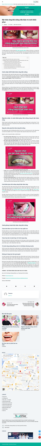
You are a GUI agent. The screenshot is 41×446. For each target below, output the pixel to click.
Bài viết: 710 (10, 295)
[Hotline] (40, 438)
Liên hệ (4, 410)
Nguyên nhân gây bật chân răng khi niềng (12, 61)
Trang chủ (4, 396)
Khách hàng (4, 409)
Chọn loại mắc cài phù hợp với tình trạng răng (13, 65)
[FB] (40, 432)
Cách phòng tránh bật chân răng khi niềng (11, 63)
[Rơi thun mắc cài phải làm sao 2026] (11, 337)
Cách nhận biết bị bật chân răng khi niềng (11, 59)
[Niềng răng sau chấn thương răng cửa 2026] (11, 320)
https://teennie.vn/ (9, 275)
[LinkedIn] (34, 286)
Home (3, 4)
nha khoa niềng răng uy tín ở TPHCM (21, 189)
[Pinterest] (25, 286)
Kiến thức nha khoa (9, 4)
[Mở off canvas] (2, 1)
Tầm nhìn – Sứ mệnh (6, 399)
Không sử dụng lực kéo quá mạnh (10, 68)
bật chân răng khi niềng (21, 50)
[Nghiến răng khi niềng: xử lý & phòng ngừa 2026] (30, 320)
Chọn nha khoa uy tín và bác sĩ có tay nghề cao (13, 64)
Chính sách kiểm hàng (7, 405)
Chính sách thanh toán (7, 404)
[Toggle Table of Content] (27, 58)
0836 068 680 (7, 427)
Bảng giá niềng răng (6, 407)
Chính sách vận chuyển (7, 402)
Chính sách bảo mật (6, 401)
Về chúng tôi (5, 398)
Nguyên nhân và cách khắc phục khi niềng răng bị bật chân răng (15, 60)
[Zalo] (40, 435)
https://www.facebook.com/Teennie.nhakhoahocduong (17, 278)
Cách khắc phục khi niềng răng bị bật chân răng (13, 62)
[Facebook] (6, 286)
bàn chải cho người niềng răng (26, 173)
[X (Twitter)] (15, 286)
